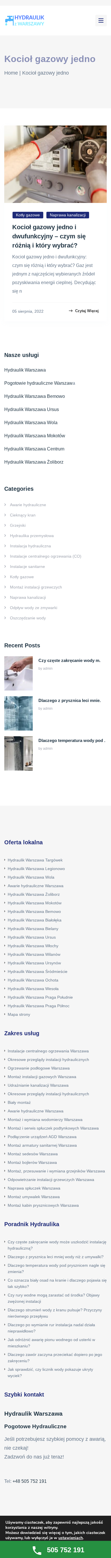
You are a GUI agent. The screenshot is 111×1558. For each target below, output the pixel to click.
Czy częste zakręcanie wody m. (69, 660)
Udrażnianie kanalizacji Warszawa (38, 1085)
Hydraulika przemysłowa (32, 535)
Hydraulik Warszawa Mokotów (34, 435)
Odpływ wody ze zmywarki (33, 607)
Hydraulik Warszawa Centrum (34, 448)
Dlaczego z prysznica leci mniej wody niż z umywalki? (56, 1256)
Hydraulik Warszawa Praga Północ (38, 1006)
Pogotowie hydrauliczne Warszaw (38, 383)
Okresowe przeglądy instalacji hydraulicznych (48, 1059)
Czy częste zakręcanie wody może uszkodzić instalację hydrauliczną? (57, 1245)
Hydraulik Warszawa (25, 370)
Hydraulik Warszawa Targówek (35, 860)
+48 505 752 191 (30, 1481)
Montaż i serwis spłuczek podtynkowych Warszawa (53, 1128)
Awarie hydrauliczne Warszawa (35, 885)
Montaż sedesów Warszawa (33, 1154)
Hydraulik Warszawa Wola (30, 422)
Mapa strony (19, 1014)
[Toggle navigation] (101, 20)
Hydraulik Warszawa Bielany (33, 928)
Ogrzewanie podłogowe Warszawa (39, 1068)
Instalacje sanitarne (27, 566)
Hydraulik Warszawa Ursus (31, 409)
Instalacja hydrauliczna (30, 546)
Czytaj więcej (86, 311)
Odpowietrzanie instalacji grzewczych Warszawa (51, 1179)
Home (11, 73)
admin (48, 669)
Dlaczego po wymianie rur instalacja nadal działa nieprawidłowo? (51, 1327)
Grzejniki (18, 525)
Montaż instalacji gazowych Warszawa (42, 1076)
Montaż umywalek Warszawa (34, 1196)
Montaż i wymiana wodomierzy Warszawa (45, 1119)
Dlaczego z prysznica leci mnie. (69, 700)
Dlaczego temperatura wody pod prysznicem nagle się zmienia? (56, 1268)
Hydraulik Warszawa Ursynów (34, 963)
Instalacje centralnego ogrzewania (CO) (45, 556)
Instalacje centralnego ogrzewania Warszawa (48, 1051)
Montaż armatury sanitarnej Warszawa (42, 1145)
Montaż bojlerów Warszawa (32, 1162)
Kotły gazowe (28, 215)
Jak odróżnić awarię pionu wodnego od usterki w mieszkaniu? (51, 1342)
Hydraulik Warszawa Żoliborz (33, 462)
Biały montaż (19, 1102)
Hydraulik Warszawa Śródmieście (37, 971)
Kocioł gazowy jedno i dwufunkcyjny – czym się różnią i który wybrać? (49, 236)
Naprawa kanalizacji (68, 215)
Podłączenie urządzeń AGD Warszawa (42, 1136)
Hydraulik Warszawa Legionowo (36, 868)
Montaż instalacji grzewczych (36, 587)
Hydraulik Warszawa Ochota (33, 980)
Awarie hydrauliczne (28, 504)
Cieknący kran (23, 515)
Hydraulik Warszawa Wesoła (33, 988)
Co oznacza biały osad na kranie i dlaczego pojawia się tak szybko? (57, 1283)
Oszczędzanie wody (28, 618)
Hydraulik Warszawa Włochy (33, 945)
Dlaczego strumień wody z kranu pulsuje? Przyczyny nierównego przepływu (55, 1313)
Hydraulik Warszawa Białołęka (34, 920)
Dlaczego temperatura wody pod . (71, 740)
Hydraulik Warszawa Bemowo (34, 396)
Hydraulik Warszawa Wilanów (34, 954)
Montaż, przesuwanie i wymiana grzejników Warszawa (56, 1171)
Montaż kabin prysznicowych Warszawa (43, 1205)
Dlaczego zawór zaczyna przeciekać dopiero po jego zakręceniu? (55, 1357)
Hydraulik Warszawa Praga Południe (40, 997)
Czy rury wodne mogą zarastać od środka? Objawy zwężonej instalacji (54, 1298)
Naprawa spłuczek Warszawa (34, 1188)
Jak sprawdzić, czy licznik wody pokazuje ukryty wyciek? (50, 1372)
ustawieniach (70, 1538)
